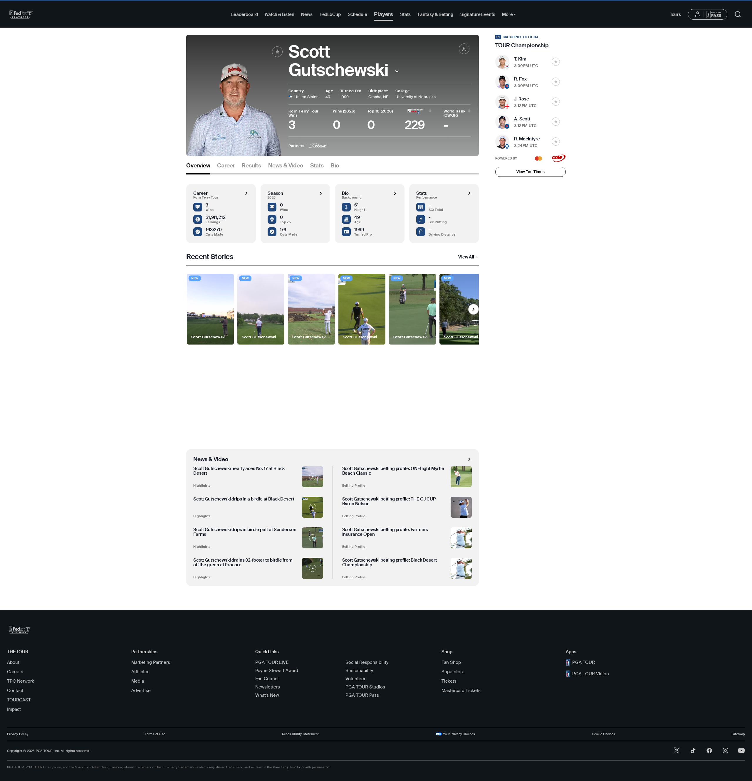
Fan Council (267, 679)
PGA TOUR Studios (365, 687)
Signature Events (477, 14)
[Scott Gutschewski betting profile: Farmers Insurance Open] (461, 537)
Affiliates (140, 672)
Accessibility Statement (300, 734)
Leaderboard (244, 14)
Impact (14, 709)
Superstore (453, 672)
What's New (267, 695)
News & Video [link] (285, 165)
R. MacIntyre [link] (527, 139)
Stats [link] (317, 165)
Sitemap (738, 734)
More (510, 15)
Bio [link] (335, 165)
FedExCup (330, 14)
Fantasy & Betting (435, 14)
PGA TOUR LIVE (271, 662)
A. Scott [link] (522, 119)
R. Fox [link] (520, 79)
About (13, 662)
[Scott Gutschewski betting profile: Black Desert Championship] (461, 568)
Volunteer (355, 679)
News (306, 14)
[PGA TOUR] (21, 14)
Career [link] (226, 165)
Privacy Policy (17, 734)
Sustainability (359, 670)
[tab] (198, 168)
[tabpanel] (332, 380)
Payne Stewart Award (276, 670)
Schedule (357, 14)
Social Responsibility (366, 662)
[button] (396, 71)
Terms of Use (155, 734)
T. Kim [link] (520, 59)
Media (137, 681)
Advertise (141, 690)
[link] (464, 48)
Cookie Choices (603, 734)
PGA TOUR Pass (362, 695)
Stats (405, 14)
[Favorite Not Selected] (556, 62)
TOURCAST (19, 700)
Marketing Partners (150, 662)
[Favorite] (277, 51)
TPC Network (20, 681)
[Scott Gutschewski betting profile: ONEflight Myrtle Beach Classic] (461, 476)
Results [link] (251, 165)
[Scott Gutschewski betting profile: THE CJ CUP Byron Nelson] (461, 507)
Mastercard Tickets (461, 690)
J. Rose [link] (521, 99)
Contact (15, 690)
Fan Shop (451, 662)
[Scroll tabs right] (473, 309)
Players (383, 14)
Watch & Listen (279, 14)
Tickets (449, 681)
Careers (15, 672)
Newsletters (267, 687)
